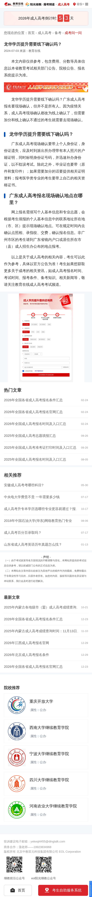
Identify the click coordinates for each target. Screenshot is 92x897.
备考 (58, 33)
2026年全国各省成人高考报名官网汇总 (33, 412)
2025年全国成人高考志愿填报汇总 (30, 436)
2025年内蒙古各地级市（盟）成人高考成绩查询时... (43, 607)
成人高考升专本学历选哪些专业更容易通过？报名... (43, 509)
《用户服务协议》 (39, 371)
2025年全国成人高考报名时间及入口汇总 (35, 459)
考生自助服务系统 (67, 890)
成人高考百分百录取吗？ (23, 532)
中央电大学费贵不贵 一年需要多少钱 (32, 497)
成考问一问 (73, 33)
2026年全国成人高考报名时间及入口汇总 (35, 424)
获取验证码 (66, 367)
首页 (31, 33)
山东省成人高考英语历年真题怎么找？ (33, 544)
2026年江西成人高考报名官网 (26, 643)
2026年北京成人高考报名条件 (26, 655)
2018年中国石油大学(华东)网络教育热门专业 (38, 521)
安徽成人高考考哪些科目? (23, 485)
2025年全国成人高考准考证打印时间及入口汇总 (40, 447)
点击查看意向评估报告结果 (46, 375)
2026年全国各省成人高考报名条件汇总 (33, 400)
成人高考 (44, 33)
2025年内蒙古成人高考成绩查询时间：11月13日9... (43, 631)
